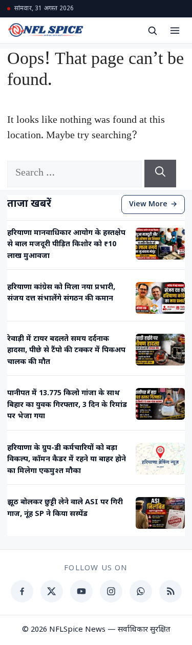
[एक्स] (51, 591)
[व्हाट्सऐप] (141, 591)
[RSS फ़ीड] (170, 591)
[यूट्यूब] (81, 591)
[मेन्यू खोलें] (174, 30)
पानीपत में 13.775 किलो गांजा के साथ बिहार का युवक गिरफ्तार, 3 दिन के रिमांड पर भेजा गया (67, 405)
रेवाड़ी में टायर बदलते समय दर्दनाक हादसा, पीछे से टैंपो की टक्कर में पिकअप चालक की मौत (66, 350)
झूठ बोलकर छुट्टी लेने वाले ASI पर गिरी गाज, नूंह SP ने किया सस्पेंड (65, 508)
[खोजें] (152, 30)
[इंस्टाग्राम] (111, 591)
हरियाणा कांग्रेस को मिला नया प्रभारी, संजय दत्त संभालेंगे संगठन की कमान (61, 293)
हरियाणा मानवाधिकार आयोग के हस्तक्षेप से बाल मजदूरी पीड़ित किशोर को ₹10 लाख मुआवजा (66, 244)
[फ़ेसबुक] (22, 591)
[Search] (160, 173)
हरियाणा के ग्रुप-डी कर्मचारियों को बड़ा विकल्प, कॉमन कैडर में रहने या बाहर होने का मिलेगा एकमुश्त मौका (66, 459)
